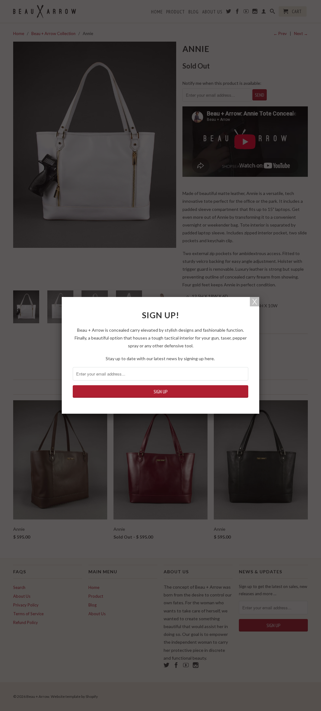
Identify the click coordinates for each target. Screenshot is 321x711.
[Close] (254, 301)
